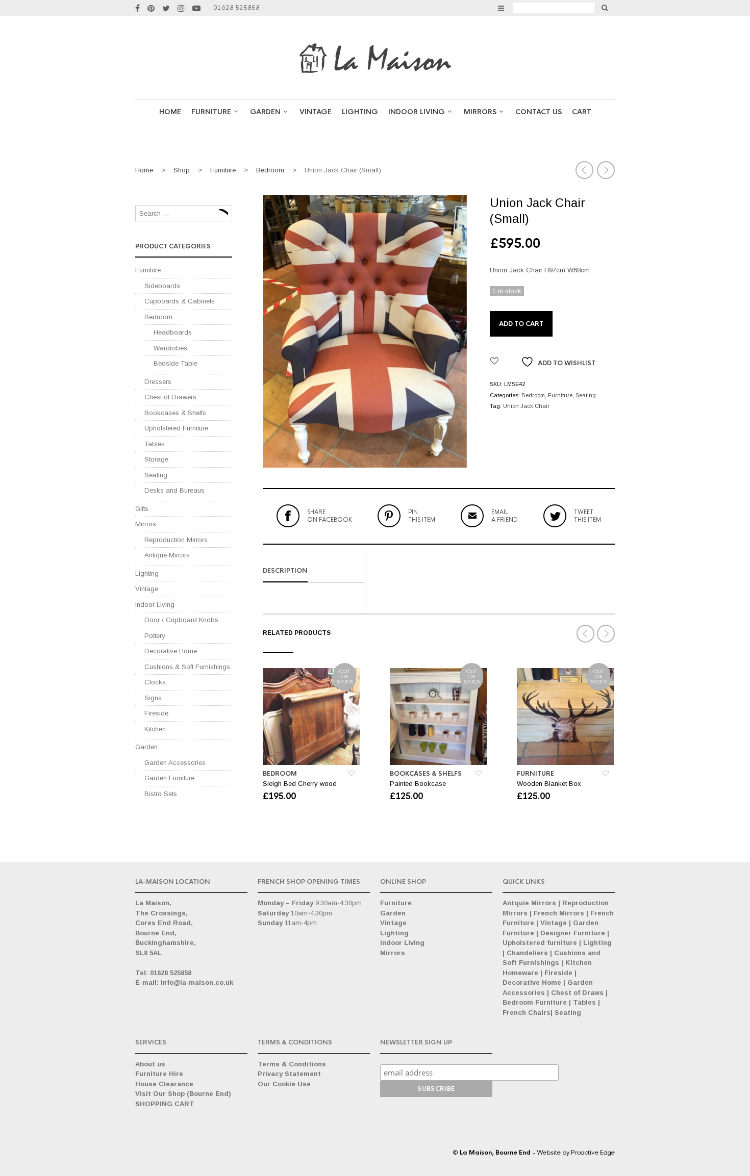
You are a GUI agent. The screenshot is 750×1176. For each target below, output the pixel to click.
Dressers (157, 382)
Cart (581, 112)
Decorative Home (170, 651)
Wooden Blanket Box (549, 783)
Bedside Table (175, 363)
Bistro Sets (160, 794)
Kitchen (155, 729)
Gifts (141, 509)
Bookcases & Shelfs (426, 774)
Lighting (360, 112)
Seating (586, 395)
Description (285, 571)
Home (170, 112)
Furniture (211, 112)
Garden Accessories (175, 762)
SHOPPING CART (164, 1104)
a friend (504, 515)
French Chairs (527, 1012)
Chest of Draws (577, 992)
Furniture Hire (159, 1074)
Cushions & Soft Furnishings (187, 667)
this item (421, 515)
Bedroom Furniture (535, 1002)
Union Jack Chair (526, 406)
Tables (154, 444)
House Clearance (164, 1084)
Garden (146, 747)
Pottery (154, 636)
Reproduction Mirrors (176, 540)
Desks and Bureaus (174, 490)
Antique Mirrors (167, 555)
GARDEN (265, 112)
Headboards (173, 332)
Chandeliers (527, 953)
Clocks (155, 682)
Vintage (146, 589)
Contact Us (538, 112)
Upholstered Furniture (176, 428)
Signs (153, 698)
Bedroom (270, 170)
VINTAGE (315, 112)
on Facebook (329, 515)
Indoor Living (416, 112)
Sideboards (162, 286)
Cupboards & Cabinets (179, 301)
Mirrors (480, 112)
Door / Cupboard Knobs (181, 620)
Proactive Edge (593, 1152)
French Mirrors (559, 913)
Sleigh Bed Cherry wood (300, 783)
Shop (181, 170)
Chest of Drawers (170, 397)
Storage (156, 459)
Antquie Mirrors (529, 903)
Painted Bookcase (418, 783)
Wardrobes (170, 348)
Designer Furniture (572, 933)
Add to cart (521, 324)
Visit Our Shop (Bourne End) (183, 1093)
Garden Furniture (169, 778)
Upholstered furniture (540, 943)
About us (150, 1064)
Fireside (156, 713)
